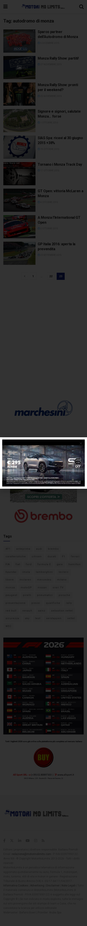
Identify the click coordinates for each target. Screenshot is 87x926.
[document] (43, 463)
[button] (81, 443)
